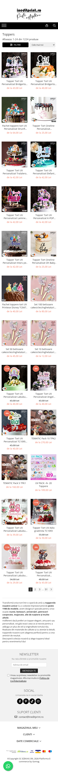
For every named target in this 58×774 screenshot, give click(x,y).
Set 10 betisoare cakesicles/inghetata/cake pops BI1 (43, 351)
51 (46, 589)
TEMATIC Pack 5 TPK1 (14, 483)
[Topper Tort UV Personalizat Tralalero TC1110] (14, 154)
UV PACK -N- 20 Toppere (43, 485)
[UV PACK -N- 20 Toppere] (43, 467)
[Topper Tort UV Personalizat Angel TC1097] (43, 378)
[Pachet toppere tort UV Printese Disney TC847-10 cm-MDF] (14, 288)
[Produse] (4, 26)
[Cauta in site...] (54, 25)
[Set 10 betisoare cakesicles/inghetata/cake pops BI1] (43, 333)
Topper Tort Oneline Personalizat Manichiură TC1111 (43, 127)
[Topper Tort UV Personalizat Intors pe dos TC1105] (14, 244)
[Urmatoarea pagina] (51, 589)
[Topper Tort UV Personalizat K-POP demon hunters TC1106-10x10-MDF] (43, 199)
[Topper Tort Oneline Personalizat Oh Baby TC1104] (43, 244)
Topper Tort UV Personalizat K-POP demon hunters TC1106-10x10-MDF (43, 217)
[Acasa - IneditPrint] (29, 14)
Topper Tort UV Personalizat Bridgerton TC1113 (14, 83)
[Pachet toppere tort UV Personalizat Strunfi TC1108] (14, 110)
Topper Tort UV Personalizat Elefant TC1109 (43, 172)
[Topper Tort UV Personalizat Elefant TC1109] (43, 154)
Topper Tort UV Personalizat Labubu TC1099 (15, 529)
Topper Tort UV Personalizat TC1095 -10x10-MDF (14, 440)
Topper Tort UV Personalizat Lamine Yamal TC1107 (14, 217)
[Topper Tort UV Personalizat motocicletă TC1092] (43, 556)
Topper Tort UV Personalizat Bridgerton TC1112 (43, 83)
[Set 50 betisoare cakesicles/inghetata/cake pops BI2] (14, 333)
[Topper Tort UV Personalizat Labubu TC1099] (14, 512)
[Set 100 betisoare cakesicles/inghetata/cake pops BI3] (43, 288)
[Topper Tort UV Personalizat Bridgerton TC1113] (14, 65)
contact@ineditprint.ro (31, 716)
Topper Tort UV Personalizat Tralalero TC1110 (14, 172)
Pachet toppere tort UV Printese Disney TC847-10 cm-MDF (14, 306)
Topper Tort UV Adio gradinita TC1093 (43, 529)
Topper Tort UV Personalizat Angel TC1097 (43, 395)
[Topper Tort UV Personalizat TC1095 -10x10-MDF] (14, 422)
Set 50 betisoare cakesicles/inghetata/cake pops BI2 (14, 351)
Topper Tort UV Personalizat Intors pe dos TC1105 (14, 261)
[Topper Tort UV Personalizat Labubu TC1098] (14, 378)
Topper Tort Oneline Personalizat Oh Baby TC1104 (43, 261)
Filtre (17, 44)
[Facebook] (20, 701)
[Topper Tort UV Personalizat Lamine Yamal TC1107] (14, 199)
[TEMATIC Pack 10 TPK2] (43, 422)
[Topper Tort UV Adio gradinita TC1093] (43, 512)
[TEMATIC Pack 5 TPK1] (14, 467)
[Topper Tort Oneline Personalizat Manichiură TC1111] (43, 110)
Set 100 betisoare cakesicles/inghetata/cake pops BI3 (43, 306)
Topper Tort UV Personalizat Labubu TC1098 (15, 395)
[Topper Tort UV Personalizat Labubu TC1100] (14, 556)
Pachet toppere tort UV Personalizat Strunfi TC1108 (14, 127)
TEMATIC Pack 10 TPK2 (43, 438)
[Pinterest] (26, 701)
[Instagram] (38, 701)
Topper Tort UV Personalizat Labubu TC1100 (15, 574)
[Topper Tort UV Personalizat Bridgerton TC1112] (43, 65)
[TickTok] (32, 701)
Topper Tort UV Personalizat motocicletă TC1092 (43, 574)
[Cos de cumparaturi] (46, 25)
